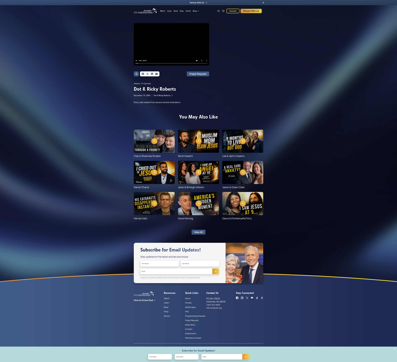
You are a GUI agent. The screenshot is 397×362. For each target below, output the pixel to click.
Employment (190, 333)
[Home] (145, 11)
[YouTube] (252, 298)
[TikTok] (257, 298)
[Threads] (262, 298)
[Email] (156, 74)
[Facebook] (143, 74)
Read (176, 11)
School (188, 11)
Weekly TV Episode (142, 83)
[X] (147, 74)
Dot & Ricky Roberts (162, 95)
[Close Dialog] (394, 349)
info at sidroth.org (214, 308)
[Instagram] (242, 298)
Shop (182, 11)
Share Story (190, 325)
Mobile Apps (190, 307)
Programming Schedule (195, 316)
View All (198, 232)
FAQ (187, 311)
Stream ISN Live (251, 11)
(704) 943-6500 (213, 305)
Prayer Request (198, 73)
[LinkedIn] (152, 74)
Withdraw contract (193, 338)
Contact (188, 329)
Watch (162, 11)
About (195, 11)
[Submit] (215, 271)
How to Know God (143, 300)
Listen (169, 11)
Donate (233, 11)
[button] (263, 2)
